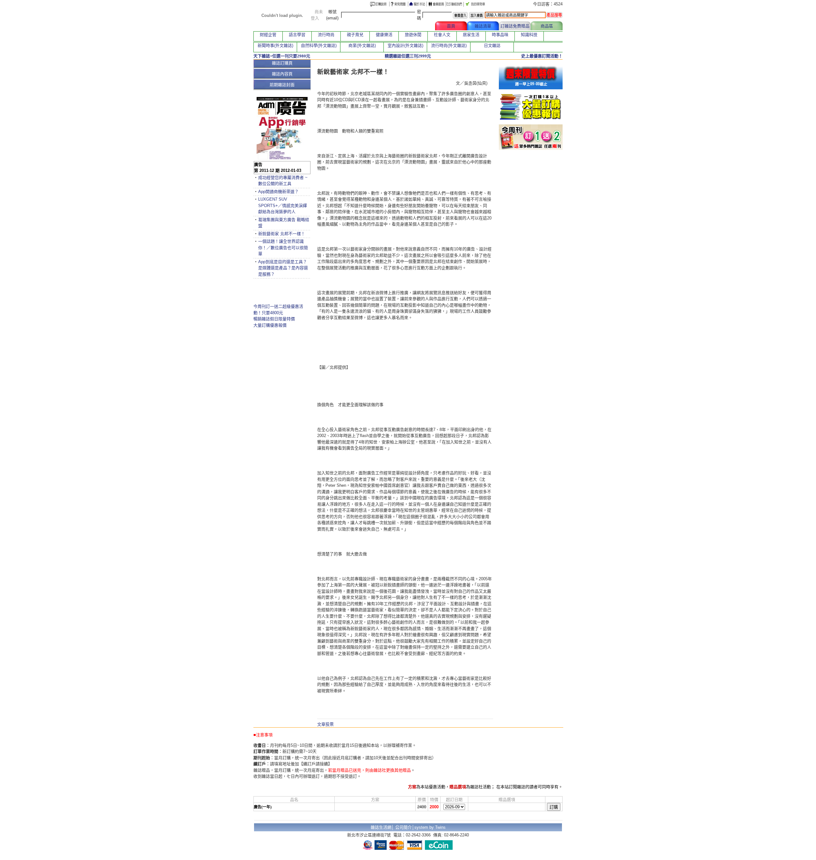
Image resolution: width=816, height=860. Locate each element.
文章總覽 (419, 26)
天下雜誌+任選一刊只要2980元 (281, 56)
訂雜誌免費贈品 (514, 26)
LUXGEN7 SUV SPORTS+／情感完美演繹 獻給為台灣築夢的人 (282, 205)
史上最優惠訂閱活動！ (542, 56)
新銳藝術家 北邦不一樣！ (281, 233)
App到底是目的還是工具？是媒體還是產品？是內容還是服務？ (283, 268)
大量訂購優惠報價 (270, 325)
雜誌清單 (483, 26)
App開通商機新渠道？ (278, 191)
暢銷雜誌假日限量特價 (274, 318)
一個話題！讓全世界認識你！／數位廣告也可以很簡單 (283, 247)
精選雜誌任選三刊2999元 (408, 56)
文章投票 (325, 724)
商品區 (547, 26)
